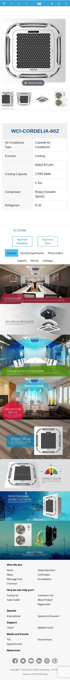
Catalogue (48, 260)
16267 (10, 627)
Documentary (45, 639)
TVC (9, 639)
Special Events (14, 644)
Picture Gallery (55, 253)
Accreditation (45, 579)
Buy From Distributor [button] (22, 241)
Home (10, 570)
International (13, 616)
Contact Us (12, 595)
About (10, 574)
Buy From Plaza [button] (48, 241)
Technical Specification (32, 253)
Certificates (44, 574)
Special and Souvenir (48, 616)
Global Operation (46, 570)
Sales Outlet (13, 600)
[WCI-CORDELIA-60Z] (24, 99)
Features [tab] (11, 253)
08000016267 (45, 627)
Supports (22, 260)
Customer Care (45, 595)
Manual (35, 260)
